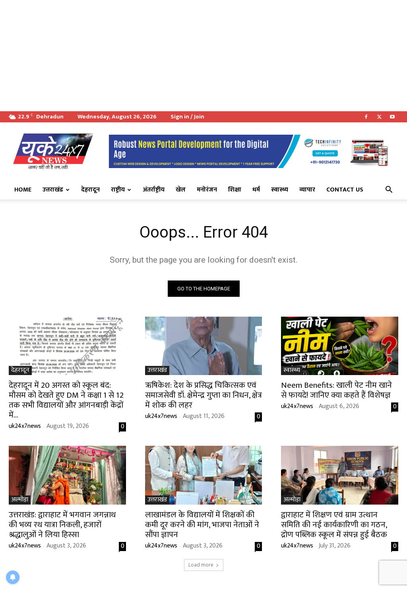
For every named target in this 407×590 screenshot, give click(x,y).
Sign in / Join (187, 117)
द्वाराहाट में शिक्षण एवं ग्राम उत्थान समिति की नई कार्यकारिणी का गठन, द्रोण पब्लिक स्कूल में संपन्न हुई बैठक (334, 525)
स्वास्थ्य (279, 189)
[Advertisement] (203, 55)
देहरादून (90, 189)
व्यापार (307, 189)
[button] (388, 190)
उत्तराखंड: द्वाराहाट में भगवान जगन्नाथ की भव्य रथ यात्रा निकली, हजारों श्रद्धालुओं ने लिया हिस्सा (62, 525)
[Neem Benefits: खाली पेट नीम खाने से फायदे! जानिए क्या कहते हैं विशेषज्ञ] (339, 346)
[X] (379, 116)
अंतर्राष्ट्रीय (154, 189)
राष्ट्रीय (118, 189)
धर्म (256, 189)
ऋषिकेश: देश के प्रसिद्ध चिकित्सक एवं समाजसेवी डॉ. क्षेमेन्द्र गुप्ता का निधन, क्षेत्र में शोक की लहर (203, 395)
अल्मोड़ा (19, 500)
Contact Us (344, 189)
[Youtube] (392, 116)
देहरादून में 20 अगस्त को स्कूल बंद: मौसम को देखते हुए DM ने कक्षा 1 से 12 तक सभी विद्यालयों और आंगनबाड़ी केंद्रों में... (66, 400)
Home (22, 189)
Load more (200, 564)
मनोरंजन (207, 189)
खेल (181, 189)
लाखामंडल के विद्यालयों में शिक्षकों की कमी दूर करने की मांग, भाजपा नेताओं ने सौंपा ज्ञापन (202, 525)
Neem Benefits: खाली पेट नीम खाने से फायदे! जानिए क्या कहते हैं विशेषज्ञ (336, 390)
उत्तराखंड (53, 189)
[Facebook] (366, 116)
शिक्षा (234, 189)
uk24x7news (25, 426)
